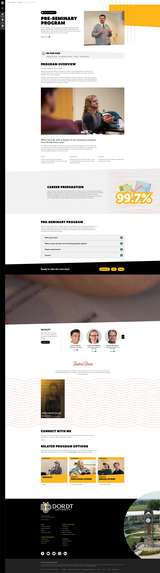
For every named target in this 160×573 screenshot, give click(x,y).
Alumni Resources (45, 528)
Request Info (3, 17)
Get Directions (44, 519)
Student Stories (84, 56)
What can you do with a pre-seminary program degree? (66, 244)
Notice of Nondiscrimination (74, 569)
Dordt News (65, 526)
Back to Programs (49, 12)
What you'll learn (51, 238)
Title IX (98, 569)
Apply (2, 27)
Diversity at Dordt (115, 569)
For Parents (65, 528)
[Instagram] (59, 553)
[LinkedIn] (65, 553)
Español (43, 530)
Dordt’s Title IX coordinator (90, 565)
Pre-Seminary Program (65, 56)
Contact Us (65, 545)
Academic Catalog (45, 526)
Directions (65, 543)
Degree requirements (53, 249)
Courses (48, 255)
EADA (109, 569)
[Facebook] (42, 553)
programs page (72, 452)
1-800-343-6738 (66, 541)
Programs (19, 2)
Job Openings (66, 530)
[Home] (8, 2)
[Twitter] (54, 553)
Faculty (76, 56)
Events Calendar (45, 541)
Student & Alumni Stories (68, 534)
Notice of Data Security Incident (88, 569)
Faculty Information (46, 532)
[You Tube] (48, 553)
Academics (13, 2)
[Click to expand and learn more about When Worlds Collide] (53, 398)
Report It (103, 569)
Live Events (44, 543)
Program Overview (51, 56)
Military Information (67, 532)
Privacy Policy (63, 569)
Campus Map (44, 539)
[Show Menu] (2, 8)
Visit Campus (2, 23)
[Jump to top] (2, 570)
